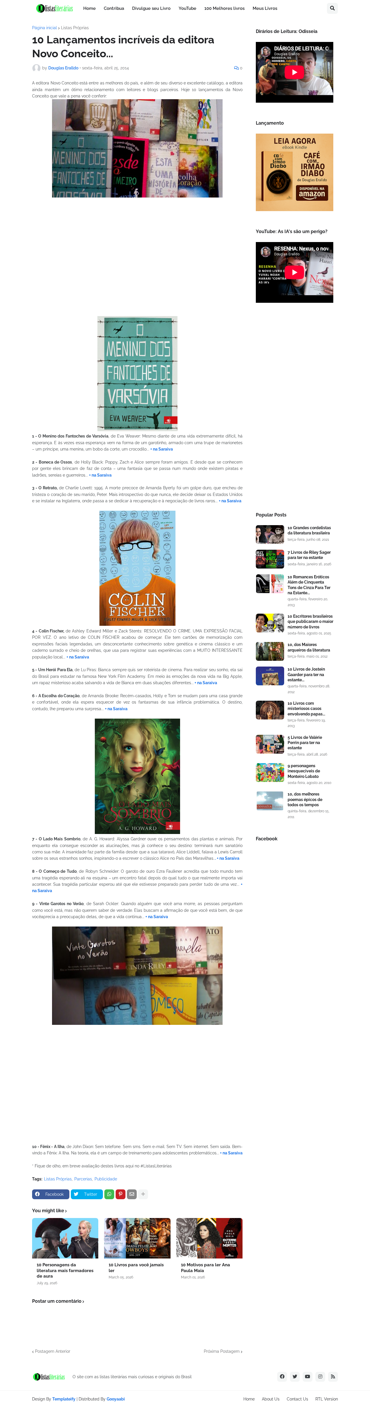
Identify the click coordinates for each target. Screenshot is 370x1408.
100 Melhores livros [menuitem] (224, 8)
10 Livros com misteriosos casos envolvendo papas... (306, 708)
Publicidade (106, 1179)
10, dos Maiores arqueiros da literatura (309, 647)
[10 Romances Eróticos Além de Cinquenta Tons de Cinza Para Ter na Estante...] (270, 583)
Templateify (63, 1399)
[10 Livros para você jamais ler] (137, 1238)
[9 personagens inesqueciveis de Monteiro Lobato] (270, 772)
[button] (332, 8)
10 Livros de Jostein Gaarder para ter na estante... (306, 674)
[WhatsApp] (109, 1194)
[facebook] (282, 1377)
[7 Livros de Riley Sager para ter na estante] (270, 559)
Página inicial (44, 28)
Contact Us (297, 1399)
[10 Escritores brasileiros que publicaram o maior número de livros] (270, 623)
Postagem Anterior (52, 1351)
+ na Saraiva (161, 449)
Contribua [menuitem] (114, 8)
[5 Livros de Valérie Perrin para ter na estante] (270, 744)
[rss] (333, 1377)
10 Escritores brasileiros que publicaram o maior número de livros (310, 621)
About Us (271, 1399)
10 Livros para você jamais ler (136, 1267)
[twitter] (295, 1377)
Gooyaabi (116, 1399)
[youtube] (307, 1377)
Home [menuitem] (89, 8)
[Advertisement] (294, 409)
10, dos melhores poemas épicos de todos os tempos (305, 799)
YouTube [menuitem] (187, 8)
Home (249, 1399)
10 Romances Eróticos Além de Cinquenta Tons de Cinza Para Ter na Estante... (309, 585)
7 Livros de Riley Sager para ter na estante (309, 555)
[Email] (132, 1194)
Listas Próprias (75, 28)
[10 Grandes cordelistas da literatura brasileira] (270, 534)
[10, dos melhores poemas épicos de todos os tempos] (270, 800)
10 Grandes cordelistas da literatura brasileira (309, 530)
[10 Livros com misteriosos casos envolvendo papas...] (270, 710)
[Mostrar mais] (143, 1194)
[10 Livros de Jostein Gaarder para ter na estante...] (270, 676)
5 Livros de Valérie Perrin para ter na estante (305, 742)
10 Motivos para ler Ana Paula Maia (205, 1267)
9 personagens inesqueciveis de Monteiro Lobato (304, 770)
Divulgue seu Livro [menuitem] (151, 8)
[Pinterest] (120, 1194)
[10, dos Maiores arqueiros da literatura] (270, 651)
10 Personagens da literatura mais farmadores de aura (65, 1270)
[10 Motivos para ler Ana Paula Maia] (209, 1238)
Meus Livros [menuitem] (265, 8)
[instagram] (320, 1377)
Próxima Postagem (222, 1351)
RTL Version (326, 1399)
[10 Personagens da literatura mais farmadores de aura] (65, 1238)
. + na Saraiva (227, 858)
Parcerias (83, 1179)
